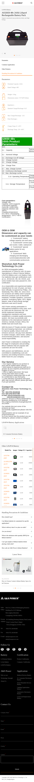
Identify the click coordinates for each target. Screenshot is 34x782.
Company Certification (23, 662)
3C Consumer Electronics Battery (24, 679)
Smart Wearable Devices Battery (24, 683)
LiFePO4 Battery (6, 665)
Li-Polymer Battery (6, 659)
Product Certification (23, 659)
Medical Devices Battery (24, 675)
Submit (17, 769)
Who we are (4, 675)
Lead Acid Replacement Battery (24, 697)
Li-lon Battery (5, 662)
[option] (17, 430)
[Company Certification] (25, 665)
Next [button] (32, 432)
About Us (3, 681)
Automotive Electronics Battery (24, 692)
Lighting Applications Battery (23, 688)
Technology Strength (7, 678)
